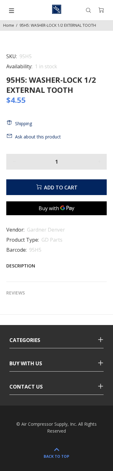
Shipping (23, 123)
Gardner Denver (46, 229)
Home (8, 25)
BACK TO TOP (56, 456)
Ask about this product (38, 137)
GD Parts (51, 239)
